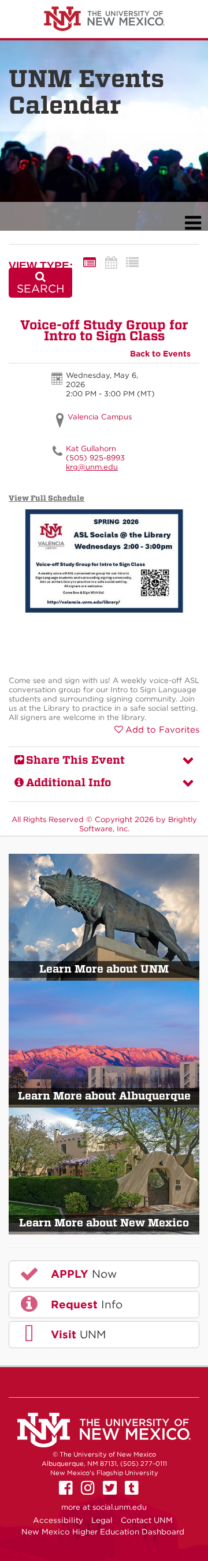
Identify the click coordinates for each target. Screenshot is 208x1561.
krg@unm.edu (92, 467)
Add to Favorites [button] (162, 730)
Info (84, 1304)
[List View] (132, 262)
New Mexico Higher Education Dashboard (102, 1531)
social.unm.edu (119, 1507)
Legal (102, 1520)
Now (82, 1274)
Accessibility (58, 1520)
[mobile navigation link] (192, 222)
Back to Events (160, 353)
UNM (76, 1334)
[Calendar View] (111, 262)
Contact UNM (147, 1520)
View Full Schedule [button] (46, 498)
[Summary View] (89, 262)
